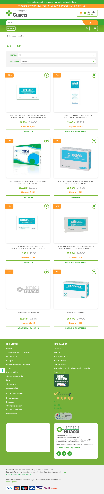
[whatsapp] (69, 453)
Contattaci (59, 372)
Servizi (57, 352)
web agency (11, 481)
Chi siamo (11, 384)
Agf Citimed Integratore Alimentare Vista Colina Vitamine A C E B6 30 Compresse (76, 248)
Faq (8, 380)
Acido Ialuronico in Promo (18, 352)
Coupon (10, 360)
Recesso (10, 402)
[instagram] (64, 453)
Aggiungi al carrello (75, 132)
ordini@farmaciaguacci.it (68, 448)
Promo (9, 348)
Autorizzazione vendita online (18, 474)
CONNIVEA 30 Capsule (76, 312)
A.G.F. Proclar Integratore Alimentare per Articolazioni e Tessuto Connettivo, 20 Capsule (28, 117)
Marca (13, 36)
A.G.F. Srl (21, 36)
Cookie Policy (60, 364)
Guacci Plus (11, 356)
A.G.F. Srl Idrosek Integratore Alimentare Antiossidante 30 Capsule (76, 182)
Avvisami (28, 132)
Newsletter (11, 413)
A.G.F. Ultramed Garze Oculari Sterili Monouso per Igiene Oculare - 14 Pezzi (28, 248)
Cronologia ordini (14, 405)
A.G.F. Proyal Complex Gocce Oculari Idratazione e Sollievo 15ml (75, 117)
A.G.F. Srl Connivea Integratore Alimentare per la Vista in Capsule (28, 182)
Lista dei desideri (14, 409)
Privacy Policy (60, 360)
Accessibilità (12, 388)
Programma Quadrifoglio (18, 364)
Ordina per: (14, 61)
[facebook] (58, 453)
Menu (11, 28)
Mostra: (13, 55)
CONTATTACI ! (80, 6)
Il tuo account (12, 398)
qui (65, 472)
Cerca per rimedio (14, 376)
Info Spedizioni (60, 356)
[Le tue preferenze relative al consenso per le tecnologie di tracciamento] (2, 370)
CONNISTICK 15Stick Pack (28, 312)
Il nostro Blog (12, 372)
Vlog (8, 368)
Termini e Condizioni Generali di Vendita (72, 368)
